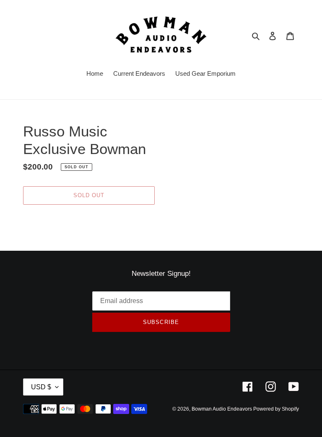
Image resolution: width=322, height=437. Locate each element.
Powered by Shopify (276, 409)
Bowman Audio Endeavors (222, 409)
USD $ (41, 387)
